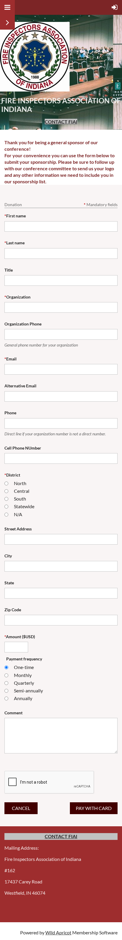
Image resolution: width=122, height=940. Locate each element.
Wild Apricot (58, 932)
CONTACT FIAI (61, 121)
